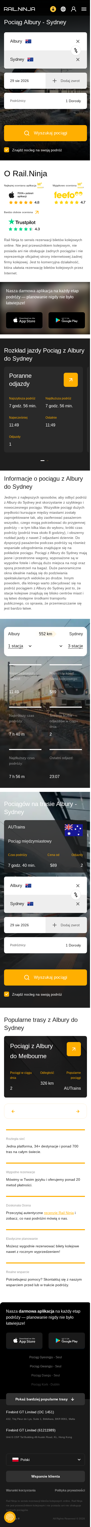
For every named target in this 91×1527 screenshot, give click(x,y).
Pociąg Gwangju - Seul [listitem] (45, 1366)
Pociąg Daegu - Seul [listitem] (45, 1375)
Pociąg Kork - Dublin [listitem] (45, 1384)
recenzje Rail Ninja (59, 1213)
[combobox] (38, 41)
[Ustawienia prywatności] (10, 1517)
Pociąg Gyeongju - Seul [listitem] (45, 1357)
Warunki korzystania (21, 1490)
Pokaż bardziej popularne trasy (41, 1399)
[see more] (71, 380)
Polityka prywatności (70, 1490)
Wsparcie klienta (45, 1476)
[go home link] (19, 9)
